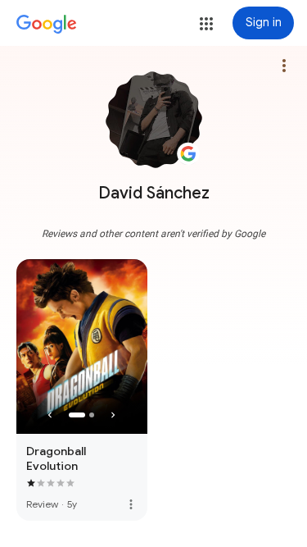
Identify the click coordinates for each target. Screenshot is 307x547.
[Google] (46, 24)
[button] (206, 23)
